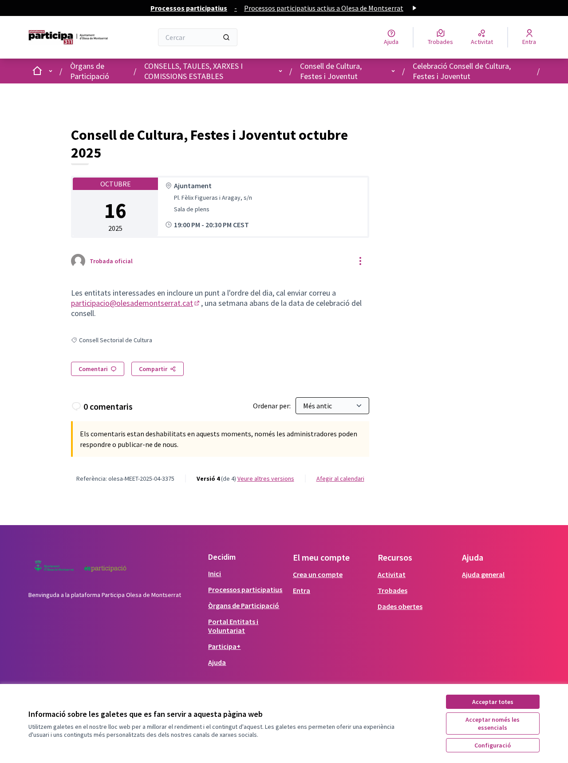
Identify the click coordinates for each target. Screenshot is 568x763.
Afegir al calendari (340, 478)
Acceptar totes (492, 702)
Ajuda (217, 662)
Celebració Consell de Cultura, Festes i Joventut (462, 71)
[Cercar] (226, 37)
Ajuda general (483, 574)
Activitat (392, 574)
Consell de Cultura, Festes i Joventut (331, 71)
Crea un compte (318, 574)
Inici (214, 573)
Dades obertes (400, 606)
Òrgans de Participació (89, 71)
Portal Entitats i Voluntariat (233, 626)
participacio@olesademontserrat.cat (136, 303)
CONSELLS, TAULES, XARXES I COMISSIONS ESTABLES (193, 71)
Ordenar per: (272, 405)
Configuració (492, 745)
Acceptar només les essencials (492, 723)
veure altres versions (265, 478)
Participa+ (224, 646)
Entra (301, 590)
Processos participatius (245, 589)
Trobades (392, 590)
